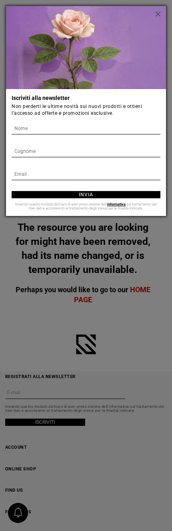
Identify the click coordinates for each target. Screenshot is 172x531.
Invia (86, 194)
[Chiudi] (158, 14)
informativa (116, 204)
